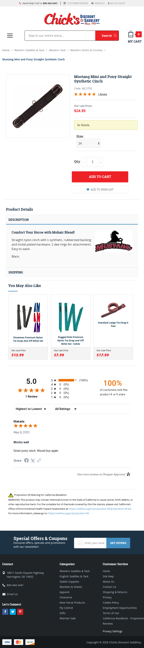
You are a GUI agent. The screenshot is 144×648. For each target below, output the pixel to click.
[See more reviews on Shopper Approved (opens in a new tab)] (39, 460)
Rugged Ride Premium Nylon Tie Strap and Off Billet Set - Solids (70, 340)
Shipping (15, 272)
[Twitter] (13, 612)
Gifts (62, 613)
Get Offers (118, 543)
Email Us (12, 594)
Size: (80, 136)
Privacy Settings (112, 631)
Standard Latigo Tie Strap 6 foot (113, 324)
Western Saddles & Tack (29, 50)
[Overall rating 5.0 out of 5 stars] (85, 95)
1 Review (102, 94)
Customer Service (77, 3)
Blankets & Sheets (71, 587)
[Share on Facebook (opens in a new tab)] (26, 461)
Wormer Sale (68, 618)
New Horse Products (72, 602)
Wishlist (99, 3)
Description (18, 220)
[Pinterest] (20, 612)
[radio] (72, 380)
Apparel (65, 592)
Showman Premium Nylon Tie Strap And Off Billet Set (28, 339)
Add (100, 176)
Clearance (66, 597)
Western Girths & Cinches (86, 50)
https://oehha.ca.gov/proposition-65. (68, 513)
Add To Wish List (102, 189)
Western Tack (57, 50)
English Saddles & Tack (74, 576)
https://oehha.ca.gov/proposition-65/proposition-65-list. (100, 508)
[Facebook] (5, 612)
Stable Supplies (69, 581)
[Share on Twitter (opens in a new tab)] (33, 460)
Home (6, 50)
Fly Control (66, 608)
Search (110, 35)
